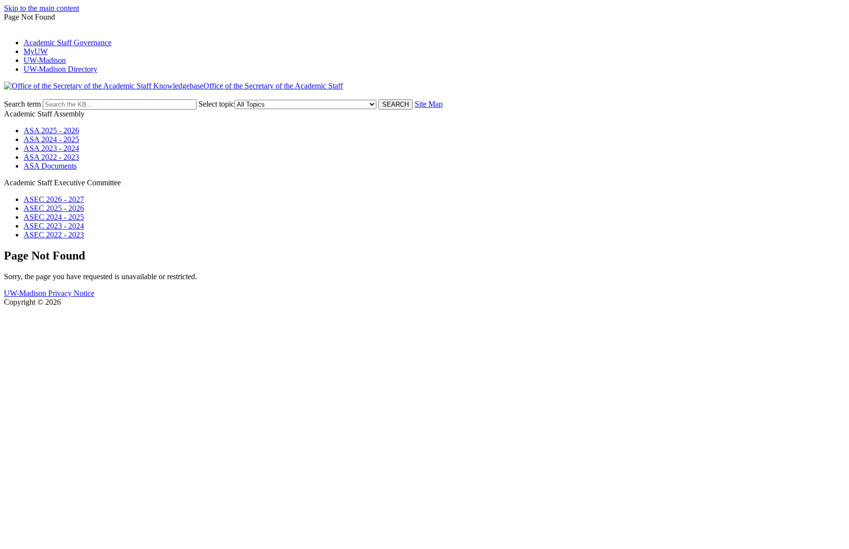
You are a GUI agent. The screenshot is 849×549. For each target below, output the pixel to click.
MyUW (36, 51)
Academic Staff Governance (68, 42)
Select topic (216, 104)
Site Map (429, 104)
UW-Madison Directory (60, 69)
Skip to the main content (41, 8)
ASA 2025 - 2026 (51, 130)
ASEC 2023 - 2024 (54, 226)
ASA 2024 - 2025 (51, 139)
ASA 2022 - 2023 (51, 157)
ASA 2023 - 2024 (51, 148)
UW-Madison (45, 60)
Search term (22, 104)
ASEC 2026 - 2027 (54, 199)
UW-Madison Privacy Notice (49, 293)
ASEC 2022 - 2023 (54, 235)
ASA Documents (50, 166)
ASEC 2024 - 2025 (54, 217)
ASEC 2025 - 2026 (54, 208)
